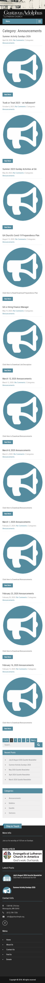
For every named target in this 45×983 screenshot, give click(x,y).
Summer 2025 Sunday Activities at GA (19, 169)
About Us (9, 945)
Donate (9, 959)
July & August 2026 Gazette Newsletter (22, 760)
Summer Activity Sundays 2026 (16, 36)
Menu (8, 21)
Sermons (12, 813)
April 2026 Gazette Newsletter (19, 775)
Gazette (11, 808)
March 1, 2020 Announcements (16, 522)
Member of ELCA (8, 849)
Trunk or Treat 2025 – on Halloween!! (18, 102)
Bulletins (12, 803)
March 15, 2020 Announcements (17, 378)
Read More (7, 94)
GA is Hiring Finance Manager (15, 307)
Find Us (9, 954)
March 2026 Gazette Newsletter (20, 780)
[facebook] (4, 923)
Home (8, 940)
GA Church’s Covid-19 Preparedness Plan (20, 235)
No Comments (18, 40)
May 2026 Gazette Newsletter (19, 770)
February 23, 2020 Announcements (18, 593)
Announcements (8, 43)
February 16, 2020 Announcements (18, 665)
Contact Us (10, 949)
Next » (33, 740)
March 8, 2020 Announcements (16, 450)
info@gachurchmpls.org (15, 917)
